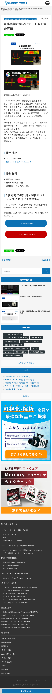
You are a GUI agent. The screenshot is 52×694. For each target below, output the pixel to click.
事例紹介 (4, 646)
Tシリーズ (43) (9, 386)
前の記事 (7, 260)
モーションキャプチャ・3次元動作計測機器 (17, 545)
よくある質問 (6, 662)
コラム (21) (8, 352)
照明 (4, 538)
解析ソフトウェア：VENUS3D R (18, 162)
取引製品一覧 (6, 642)
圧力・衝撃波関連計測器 (11, 565)
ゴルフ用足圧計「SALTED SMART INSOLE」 (17, 603)
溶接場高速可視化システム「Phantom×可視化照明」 (20, 612)
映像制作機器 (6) (21, 352)
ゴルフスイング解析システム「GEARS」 (16, 590)
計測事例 (33, 19)
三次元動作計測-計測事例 (22, 19)
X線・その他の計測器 (10, 569)
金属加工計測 (6, 607)
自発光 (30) (36, 386)
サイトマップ (41, 680)
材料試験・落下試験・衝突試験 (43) (16, 383)
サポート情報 (6, 650)
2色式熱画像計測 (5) (36, 352)
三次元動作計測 (9, 19)
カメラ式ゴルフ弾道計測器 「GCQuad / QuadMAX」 (20, 587)
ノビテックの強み (8, 638)
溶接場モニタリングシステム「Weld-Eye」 (17, 621)
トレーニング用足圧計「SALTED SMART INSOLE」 (19, 600)
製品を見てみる (27, 223)
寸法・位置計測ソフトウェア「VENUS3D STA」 (18, 553)
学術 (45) (31, 380)
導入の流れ (5, 673)
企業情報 (4, 669)
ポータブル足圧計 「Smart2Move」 (14, 596)
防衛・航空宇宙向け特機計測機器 (14, 562)
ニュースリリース (8, 654)
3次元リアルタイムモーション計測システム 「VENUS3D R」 (22, 550)
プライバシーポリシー (23, 680)
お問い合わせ (27, 691)
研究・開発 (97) (10, 377)
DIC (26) (34, 348)
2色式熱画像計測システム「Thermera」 (16, 618)
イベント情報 (6, 658)
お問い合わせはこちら (26, 234)
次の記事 (44, 260)
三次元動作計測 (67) (11, 341)
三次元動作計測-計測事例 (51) (31, 341)
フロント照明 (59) (24, 377)
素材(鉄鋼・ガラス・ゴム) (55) (15, 380)
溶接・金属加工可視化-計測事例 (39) (17, 348)
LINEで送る (9, 35)
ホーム (8, 680)
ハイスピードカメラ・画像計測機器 (14, 530)
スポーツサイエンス (9, 583)
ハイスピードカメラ (9, 534)
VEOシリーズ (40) (23, 386)
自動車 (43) (35, 383)
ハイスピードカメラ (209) (13, 334)
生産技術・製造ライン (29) (13, 389)
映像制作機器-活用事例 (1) (13, 355)
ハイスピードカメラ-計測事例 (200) (16, 338)
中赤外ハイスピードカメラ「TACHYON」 (16, 624)
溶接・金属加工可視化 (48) (13, 345)
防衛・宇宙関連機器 (9, 558)
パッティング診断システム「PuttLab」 (16, 593)
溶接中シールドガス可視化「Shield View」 (17, 627)
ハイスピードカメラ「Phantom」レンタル (17, 578)
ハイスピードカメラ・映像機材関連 (14, 573)
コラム (3, 665)
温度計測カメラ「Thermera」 (12, 541)
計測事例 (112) (36, 338)
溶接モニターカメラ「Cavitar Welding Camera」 (19, 615)
